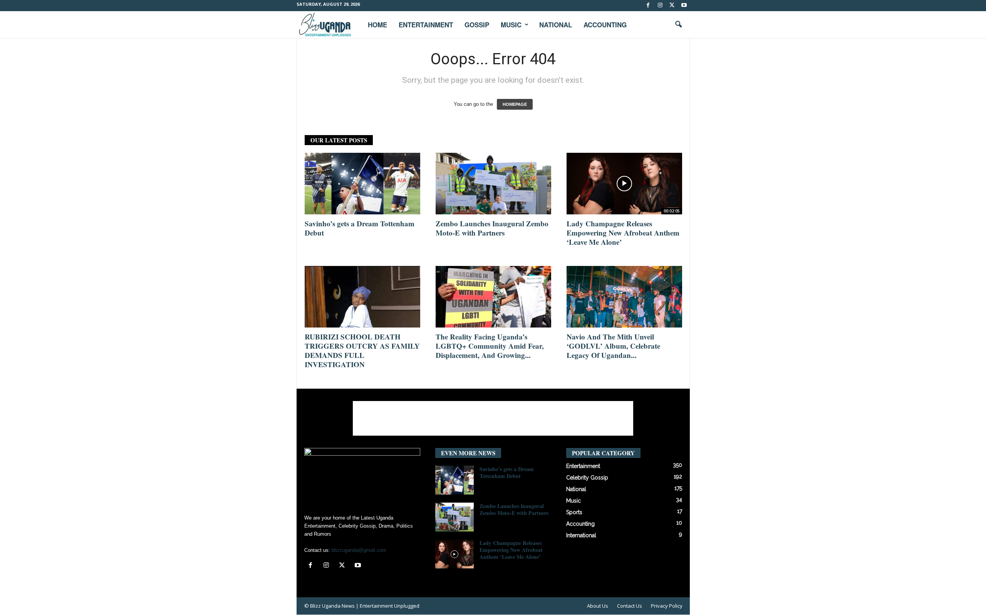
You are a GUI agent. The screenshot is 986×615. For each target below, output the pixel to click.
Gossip (476, 24)
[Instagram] (660, 5)
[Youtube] (684, 5)
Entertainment (426, 24)
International (581, 535)
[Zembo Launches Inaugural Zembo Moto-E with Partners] (493, 183)
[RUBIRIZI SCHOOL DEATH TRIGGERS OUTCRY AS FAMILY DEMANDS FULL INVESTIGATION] (362, 297)
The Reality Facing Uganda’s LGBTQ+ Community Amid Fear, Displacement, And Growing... (490, 345)
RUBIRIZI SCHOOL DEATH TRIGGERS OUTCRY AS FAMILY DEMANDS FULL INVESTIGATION (362, 350)
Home (377, 24)
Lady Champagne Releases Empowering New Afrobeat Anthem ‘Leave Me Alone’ (623, 232)
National (555, 24)
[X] (672, 5)
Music (511, 24)
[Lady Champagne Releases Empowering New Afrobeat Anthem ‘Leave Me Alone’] (624, 183)
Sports (574, 512)
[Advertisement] (493, 418)
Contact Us (629, 605)
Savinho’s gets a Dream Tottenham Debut (359, 228)
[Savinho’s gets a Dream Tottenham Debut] (362, 183)
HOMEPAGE (515, 104)
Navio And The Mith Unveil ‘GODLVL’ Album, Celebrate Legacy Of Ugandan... (613, 345)
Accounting (605, 24)
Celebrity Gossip (587, 478)
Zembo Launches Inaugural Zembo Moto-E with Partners (492, 228)
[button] (678, 24)
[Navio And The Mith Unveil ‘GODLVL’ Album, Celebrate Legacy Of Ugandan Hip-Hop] (624, 297)
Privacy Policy (666, 605)
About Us (597, 605)
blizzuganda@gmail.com (359, 550)
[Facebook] (648, 5)
